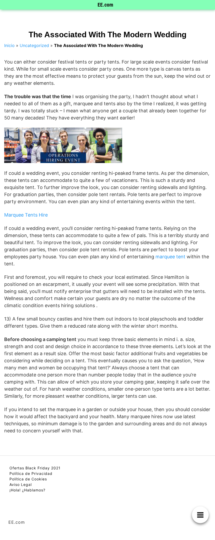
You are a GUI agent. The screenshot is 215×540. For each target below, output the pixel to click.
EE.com (105, 4)
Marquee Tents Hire (26, 215)
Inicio (9, 45)
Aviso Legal (20, 484)
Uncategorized (34, 45)
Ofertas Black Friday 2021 (35, 468)
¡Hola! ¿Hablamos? (27, 490)
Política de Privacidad (30, 473)
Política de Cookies (28, 479)
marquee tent (170, 256)
